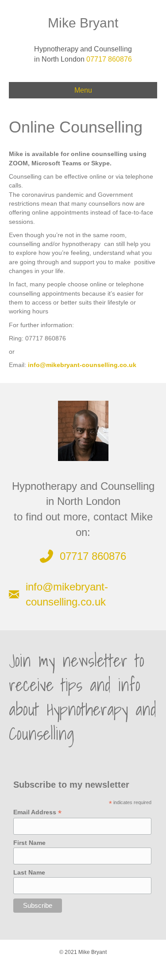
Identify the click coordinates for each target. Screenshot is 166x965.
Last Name (29, 872)
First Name (29, 842)
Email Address (37, 812)
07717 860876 (109, 59)
